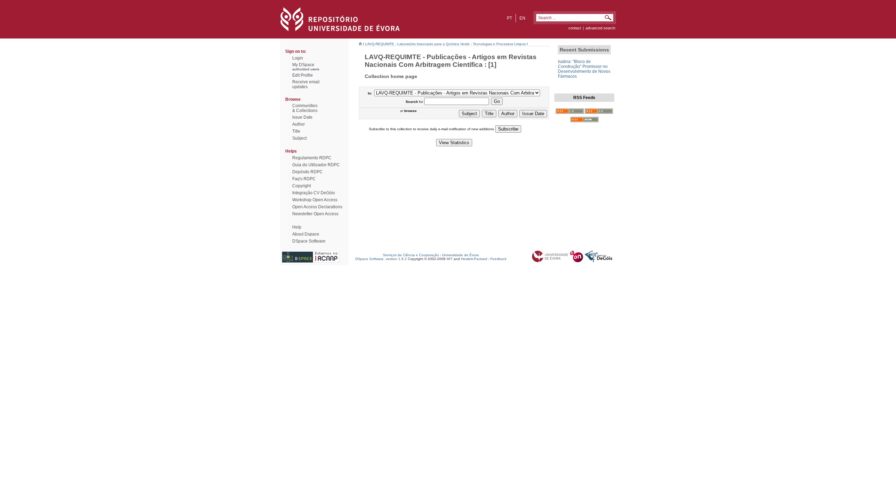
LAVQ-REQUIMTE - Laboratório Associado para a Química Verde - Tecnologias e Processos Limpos (445, 44)
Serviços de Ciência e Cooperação (411, 255)
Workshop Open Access (314, 199)
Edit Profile (302, 75)
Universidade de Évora (460, 255)
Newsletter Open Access (315, 213)
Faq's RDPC (304, 178)
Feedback (498, 259)
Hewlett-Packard (474, 259)
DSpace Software (309, 241)
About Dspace (305, 234)
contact (574, 28)
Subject (299, 138)
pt (509, 18)
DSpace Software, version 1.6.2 (381, 259)
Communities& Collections (304, 108)
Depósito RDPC (307, 171)
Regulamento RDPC (311, 157)
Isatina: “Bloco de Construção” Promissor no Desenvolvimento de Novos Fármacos (584, 69)
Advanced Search (600, 28)
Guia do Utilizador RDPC (316, 164)
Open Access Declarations (317, 206)
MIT (450, 259)
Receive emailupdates (306, 84)
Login (297, 58)
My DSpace (303, 64)
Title (296, 131)
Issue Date (302, 117)
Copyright (301, 185)
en (522, 18)
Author (298, 124)
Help (296, 227)
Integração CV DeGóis (313, 192)
